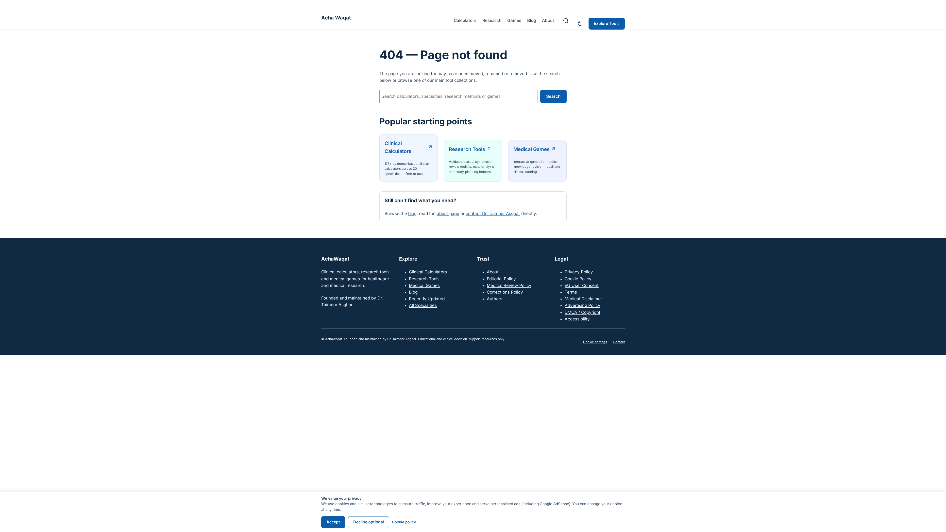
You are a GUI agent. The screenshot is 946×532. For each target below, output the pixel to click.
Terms (571, 292)
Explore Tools (607, 23)
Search (553, 96)
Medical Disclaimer (583, 298)
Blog (413, 292)
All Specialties (423, 305)
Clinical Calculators (398, 147)
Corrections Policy (505, 292)
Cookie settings (595, 342)
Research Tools (467, 149)
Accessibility (577, 318)
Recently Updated (427, 298)
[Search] (566, 21)
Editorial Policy (501, 278)
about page (448, 213)
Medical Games (531, 149)
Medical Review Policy (509, 285)
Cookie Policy (578, 278)
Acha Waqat (336, 18)
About (493, 271)
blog (412, 213)
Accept (333, 521)
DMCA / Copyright (582, 312)
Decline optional (368, 521)
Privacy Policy (579, 271)
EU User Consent (582, 285)
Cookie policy (404, 522)
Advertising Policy (582, 305)
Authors (494, 298)
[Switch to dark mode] (580, 23)
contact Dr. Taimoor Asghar (493, 213)
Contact (619, 342)
